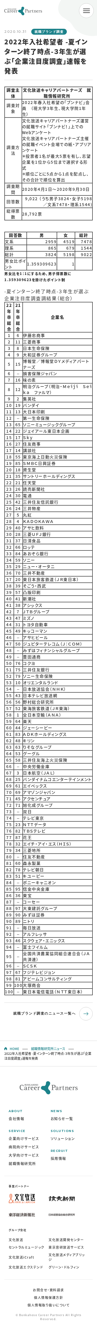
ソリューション (63, 1138)
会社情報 (16, 1118)
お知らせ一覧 (62, 1118)
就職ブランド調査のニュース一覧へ (44, 1013)
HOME (14, 1048)
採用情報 (58, 1158)
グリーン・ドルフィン (63, 1267)
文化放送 (16, 1239)
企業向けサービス (24, 1138)
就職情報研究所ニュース (48, 1048)
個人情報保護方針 (48, 1297)
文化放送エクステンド (26, 1267)
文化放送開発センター (66, 1239)
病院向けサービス (24, 1146)
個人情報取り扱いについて (48, 1305)
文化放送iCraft (21, 1257)
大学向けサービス (24, 1155)
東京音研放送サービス (66, 1247)
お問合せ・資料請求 (48, 1290)
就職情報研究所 (22, 1163)
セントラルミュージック (26, 1247)
